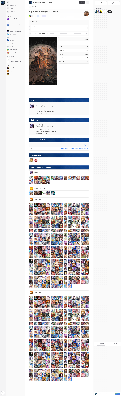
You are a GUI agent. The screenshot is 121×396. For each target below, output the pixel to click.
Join (110, 11)
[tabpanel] (107, 371)
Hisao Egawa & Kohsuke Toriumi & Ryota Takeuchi (74, 148)
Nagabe (86, 145)
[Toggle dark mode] (113, 393)
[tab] (100, 344)
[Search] (87, 2)
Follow (82, 2)
